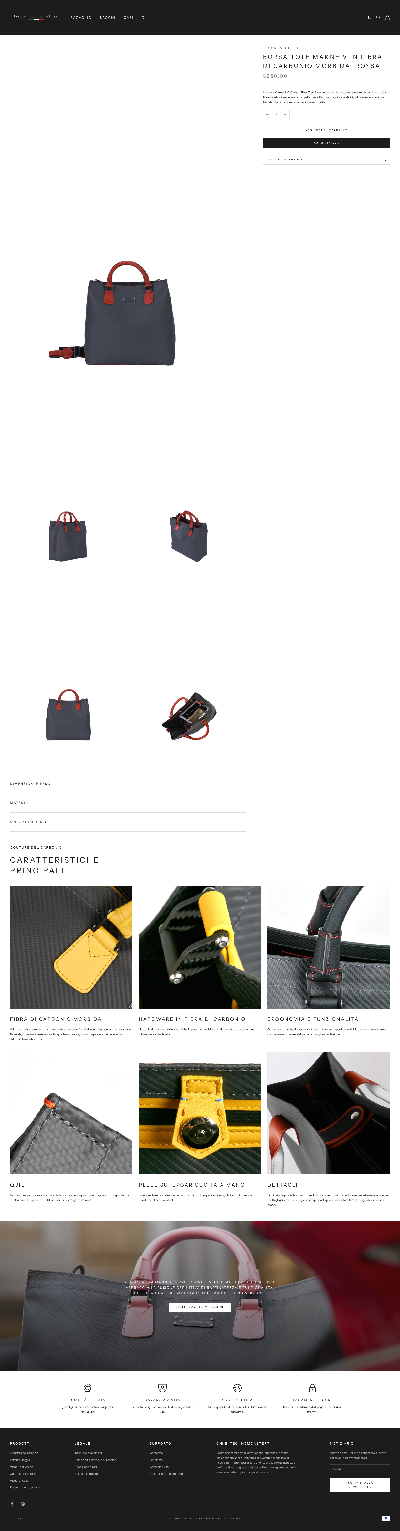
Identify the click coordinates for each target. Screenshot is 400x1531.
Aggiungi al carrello (326, 130)
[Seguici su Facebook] (12, 1504)
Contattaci (156, 1453)
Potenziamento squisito (25, 1487)
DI (144, 18)
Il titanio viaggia (20, 1460)
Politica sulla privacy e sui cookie (95, 1460)
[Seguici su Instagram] (23, 1504)
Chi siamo (156, 1460)
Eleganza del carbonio (24, 1453)
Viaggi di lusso (19, 1480)
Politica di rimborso (87, 1474)
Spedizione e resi (86, 1467)
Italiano (17, 1518)
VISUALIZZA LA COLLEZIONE (199, 1307)
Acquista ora (326, 143)
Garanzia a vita (159, 1467)
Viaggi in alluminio (21, 1467)
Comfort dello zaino (23, 1474)
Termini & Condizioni (88, 1453)
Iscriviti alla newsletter (360, 1485)
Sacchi (107, 18)
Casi (128, 18)
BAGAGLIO (80, 18)
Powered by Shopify (225, 1518)
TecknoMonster (281, 48)
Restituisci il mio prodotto (166, 1474)
